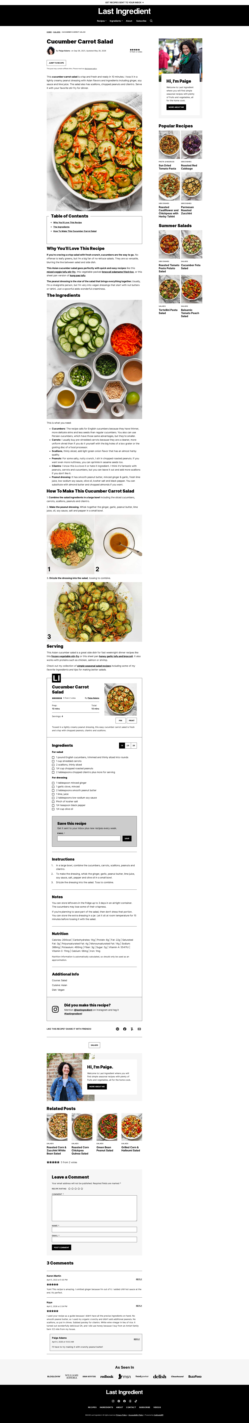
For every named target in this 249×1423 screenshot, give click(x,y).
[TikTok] (136, 1401)
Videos (157, 1407)
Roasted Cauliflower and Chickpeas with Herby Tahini (169, 212)
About (129, 21)
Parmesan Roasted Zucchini (187, 210)
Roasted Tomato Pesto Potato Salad (169, 268)
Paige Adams (64, 51)
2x (128, 745)
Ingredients (115, 21)
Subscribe (141, 21)
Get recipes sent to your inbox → (124, 2)
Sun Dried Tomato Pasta (167, 167)
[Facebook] (124, 1401)
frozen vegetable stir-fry (65, 656)
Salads (56, 32)
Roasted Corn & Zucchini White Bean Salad (56, 1150)
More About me (97, 1086)
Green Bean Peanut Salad (104, 1149)
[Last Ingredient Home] (125, 12)
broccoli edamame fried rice (118, 271)
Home (49, 32)
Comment (58, 1194)
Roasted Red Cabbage (189, 167)
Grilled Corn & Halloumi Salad (130, 1149)
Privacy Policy (121, 1415)
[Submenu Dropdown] (106, 21)
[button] (53, 698)
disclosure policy (91, 69)
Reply (139, 1279)
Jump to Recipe (56, 63)
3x (134, 745)
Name (55, 1226)
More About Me (176, 107)
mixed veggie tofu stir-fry (61, 271)
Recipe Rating (59, 1189)
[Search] (151, 21)
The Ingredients (61, 227)
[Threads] (130, 1401)
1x (122, 745)
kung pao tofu (77, 275)
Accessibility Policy (136, 1415)
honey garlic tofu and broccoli (116, 656)
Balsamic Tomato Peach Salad (190, 313)
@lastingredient (83, 1010)
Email (61, 833)
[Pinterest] (119, 1401)
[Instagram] (113, 1401)
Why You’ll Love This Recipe (67, 222)
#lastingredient (73, 1013)
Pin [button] (120, 720)
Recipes (101, 21)
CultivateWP (158, 1415)
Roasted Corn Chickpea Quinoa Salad (80, 1150)
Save (127, 838)
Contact (131, 1407)
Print (132, 720)
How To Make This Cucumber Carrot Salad (74, 231)
